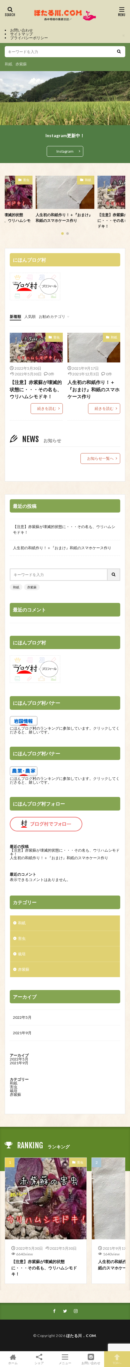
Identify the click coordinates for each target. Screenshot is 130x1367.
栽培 (22, 953)
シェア (39, 1363)
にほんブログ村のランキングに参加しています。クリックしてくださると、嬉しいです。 (65, 730)
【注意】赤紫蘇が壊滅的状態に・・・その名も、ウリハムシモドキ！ (64, 220)
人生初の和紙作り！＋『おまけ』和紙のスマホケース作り (94, 389)
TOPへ (117, 1362)
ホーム (13, 1362)
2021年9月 (22, 1032)
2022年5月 (22, 1017)
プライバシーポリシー (29, 37)
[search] (119, 51)
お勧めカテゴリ (52, 316)
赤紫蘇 (21, 64)
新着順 (15, 316)
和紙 (8, 64)
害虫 (88, 180)
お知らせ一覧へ (100, 458)
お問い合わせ (21, 30)
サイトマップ (21, 34)
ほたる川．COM (81, 1335)
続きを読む (46, 408)
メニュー (65, 1362)
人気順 (30, 316)
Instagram (65, 151)
